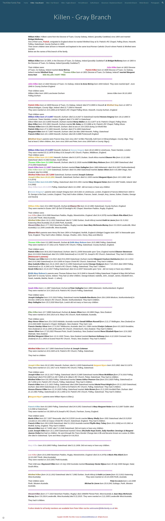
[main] (82, 16)
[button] (162, 2)
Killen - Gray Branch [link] (37, 3)
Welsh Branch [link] (143, 3)
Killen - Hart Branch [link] (52, 3)
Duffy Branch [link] (94, 3)
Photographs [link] (155, 3)
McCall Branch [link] (83, 3)
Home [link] (26, 3)
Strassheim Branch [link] (131, 3)
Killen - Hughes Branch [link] (68, 3)
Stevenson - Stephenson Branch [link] (111, 3)
